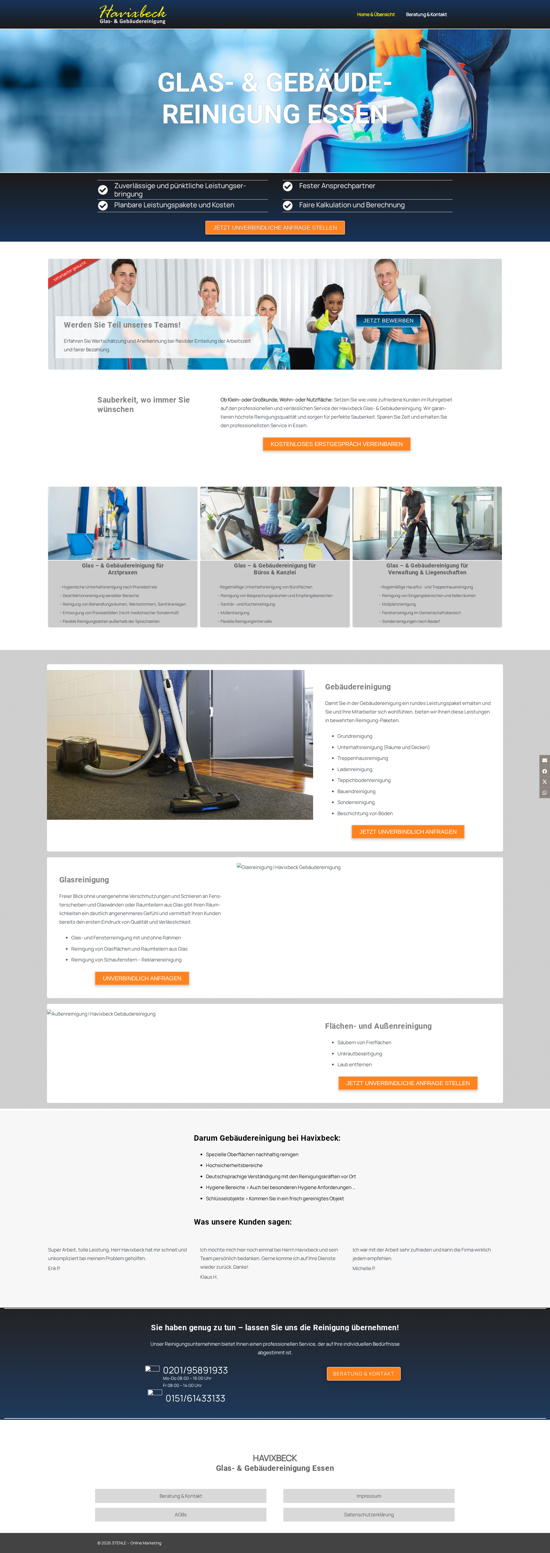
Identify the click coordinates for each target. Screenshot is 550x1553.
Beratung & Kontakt (181, 1496)
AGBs (181, 1514)
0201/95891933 (195, 1370)
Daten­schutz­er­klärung (369, 1514)
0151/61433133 (195, 1398)
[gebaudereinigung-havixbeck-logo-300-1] (132, 14)
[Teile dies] (544, 771)
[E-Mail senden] (544, 760)
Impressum (369, 1496)
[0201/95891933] (153, 1374)
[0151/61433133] (156, 1398)
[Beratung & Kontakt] (363, 1374)
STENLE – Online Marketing (136, 1543)
